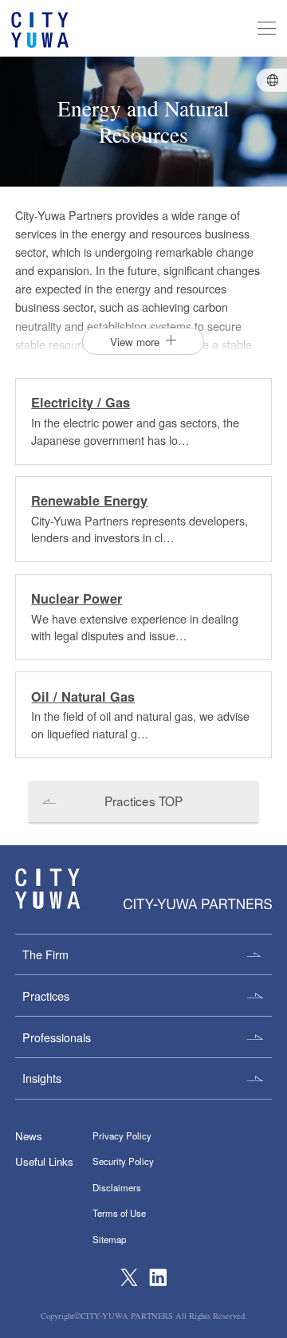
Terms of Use (119, 1212)
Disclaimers (116, 1187)
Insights (41, 1077)
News (28, 1135)
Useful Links (44, 1161)
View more (134, 341)
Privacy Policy (121, 1135)
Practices (45, 995)
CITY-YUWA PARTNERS (47, 888)
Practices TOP (143, 800)
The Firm (45, 954)
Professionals (56, 1037)
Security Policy (123, 1161)
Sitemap (109, 1239)
